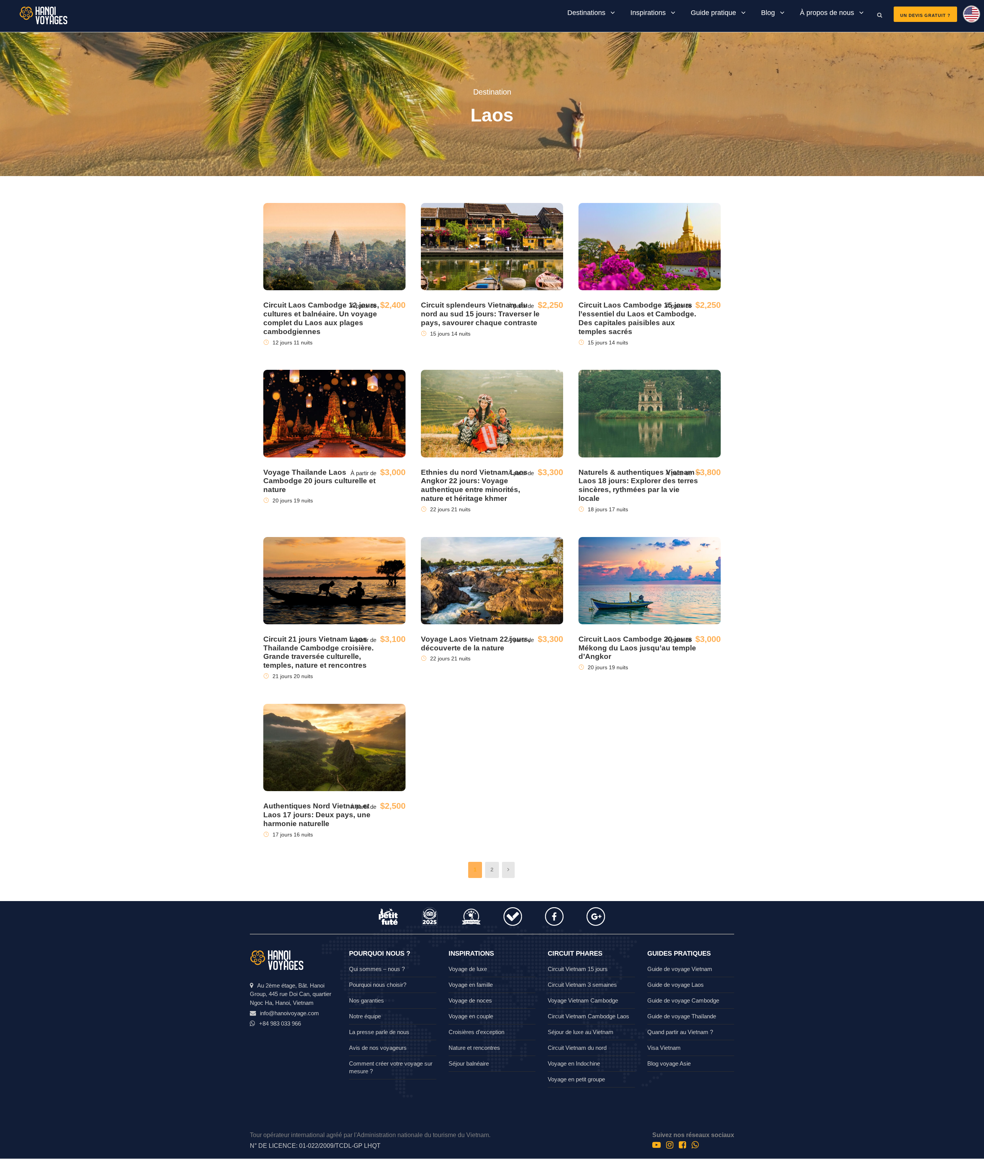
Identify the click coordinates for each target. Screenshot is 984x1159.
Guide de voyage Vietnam (679, 969)
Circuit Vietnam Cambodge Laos (588, 1016)
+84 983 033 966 (280, 1023)
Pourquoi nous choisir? (377, 984)
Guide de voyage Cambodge (683, 1000)
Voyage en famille (471, 984)
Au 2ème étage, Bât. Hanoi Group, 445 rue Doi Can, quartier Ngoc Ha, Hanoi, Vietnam (290, 994)
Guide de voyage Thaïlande (681, 1016)
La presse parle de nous (379, 1032)
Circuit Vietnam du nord (577, 1047)
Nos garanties (366, 1000)
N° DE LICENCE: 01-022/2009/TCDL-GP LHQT (315, 1145)
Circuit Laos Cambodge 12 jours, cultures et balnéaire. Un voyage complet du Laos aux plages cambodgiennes (321, 318)
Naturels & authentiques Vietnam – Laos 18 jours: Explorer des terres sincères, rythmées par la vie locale (639, 485)
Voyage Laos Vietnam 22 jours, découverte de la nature (475, 643)
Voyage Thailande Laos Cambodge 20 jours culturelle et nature (319, 481)
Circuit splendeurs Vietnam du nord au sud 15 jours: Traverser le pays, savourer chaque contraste (480, 314)
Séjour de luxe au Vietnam (580, 1032)
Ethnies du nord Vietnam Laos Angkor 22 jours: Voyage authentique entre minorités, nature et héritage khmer (474, 485)
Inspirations (648, 13)
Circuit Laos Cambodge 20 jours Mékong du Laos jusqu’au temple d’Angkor (637, 648)
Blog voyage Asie (669, 1063)
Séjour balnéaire (469, 1063)
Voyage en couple (471, 1016)
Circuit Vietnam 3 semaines (582, 984)
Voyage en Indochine (574, 1063)
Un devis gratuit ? (925, 15)
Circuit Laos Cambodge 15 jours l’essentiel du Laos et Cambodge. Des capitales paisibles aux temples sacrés (637, 318)
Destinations (586, 13)
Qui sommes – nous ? (377, 969)
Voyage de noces (470, 1000)
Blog (768, 13)
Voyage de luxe (468, 969)
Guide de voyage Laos (675, 984)
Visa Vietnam (664, 1047)
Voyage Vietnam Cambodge (583, 1000)
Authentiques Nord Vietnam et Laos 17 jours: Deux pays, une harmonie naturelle (317, 815)
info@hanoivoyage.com (289, 1013)
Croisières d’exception (476, 1032)
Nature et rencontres (474, 1047)
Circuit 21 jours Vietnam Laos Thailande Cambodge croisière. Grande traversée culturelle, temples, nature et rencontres (318, 652)
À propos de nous (827, 13)
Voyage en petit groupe (576, 1079)
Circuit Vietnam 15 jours (578, 969)
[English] (968, 16)
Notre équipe (365, 1016)
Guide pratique (713, 13)
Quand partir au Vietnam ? (680, 1032)
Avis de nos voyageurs (378, 1047)
